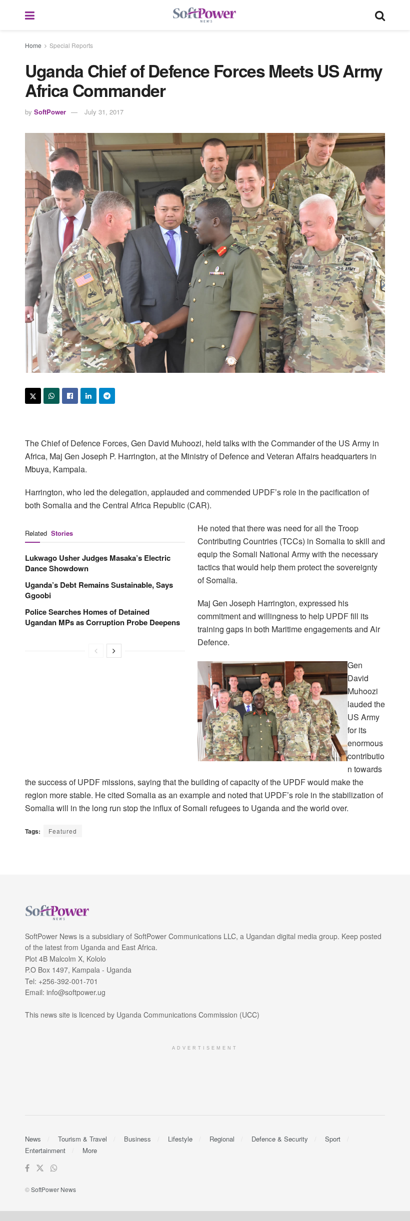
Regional (222, 1139)
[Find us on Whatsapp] (54, 1168)
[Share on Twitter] (33, 396)
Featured (62, 831)
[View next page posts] (114, 651)
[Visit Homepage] (205, 15)
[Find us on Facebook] (27, 1168)
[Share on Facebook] (70, 396)
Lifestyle (180, 1139)
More (89, 1150)
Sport (332, 1139)
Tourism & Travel (82, 1139)
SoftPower (50, 111)
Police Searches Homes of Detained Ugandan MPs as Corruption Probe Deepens (102, 617)
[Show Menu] (29, 15)
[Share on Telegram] (107, 396)
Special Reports (71, 45)
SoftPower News (53, 1189)
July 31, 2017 (104, 111)
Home (33, 45)
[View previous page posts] (96, 651)
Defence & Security (280, 1139)
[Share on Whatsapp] (52, 396)
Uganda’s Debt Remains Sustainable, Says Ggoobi (99, 590)
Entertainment (45, 1150)
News (33, 1139)
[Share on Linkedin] (88, 396)
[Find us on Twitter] (40, 1168)
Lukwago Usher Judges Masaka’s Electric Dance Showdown (97, 563)
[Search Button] (380, 15)
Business (137, 1139)
